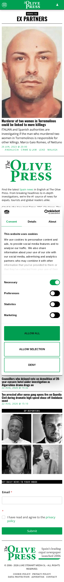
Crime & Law (29, 149)
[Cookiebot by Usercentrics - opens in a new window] (45, 212)
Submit (32, 531)
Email (7, 492)
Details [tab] (32, 221)
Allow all (32, 333)
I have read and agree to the (31, 519)
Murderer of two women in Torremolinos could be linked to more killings (29, 122)
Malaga (52, 149)
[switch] (55, 293)
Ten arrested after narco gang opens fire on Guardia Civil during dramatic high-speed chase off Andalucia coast (32, 397)
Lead (42, 149)
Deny (32, 364)
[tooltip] (16, 428)
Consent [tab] (11, 221)
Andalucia (12, 149)
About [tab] (52, 221)
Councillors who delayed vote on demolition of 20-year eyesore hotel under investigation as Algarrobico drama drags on (31, 382)
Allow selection (32, 349)
